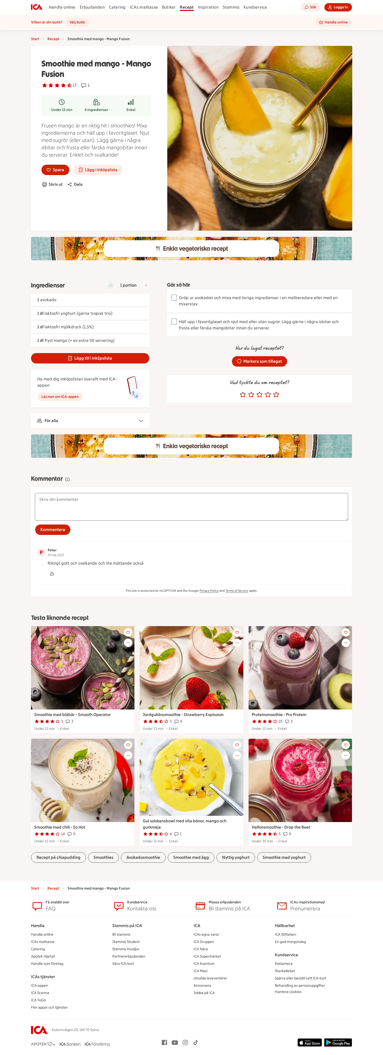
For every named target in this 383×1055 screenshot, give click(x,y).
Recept (187, 7)
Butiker (169, 7)
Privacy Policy (209, 591)
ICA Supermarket (207, 956)
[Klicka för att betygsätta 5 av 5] (276, 395)
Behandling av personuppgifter (300, 985)
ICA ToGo (38, 1000)
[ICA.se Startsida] (36, 7)
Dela (78, 184)
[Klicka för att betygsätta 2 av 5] (251, 395)
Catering (117, 7)
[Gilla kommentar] (52, 574)
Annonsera (202, 985)
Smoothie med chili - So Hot (59, 827)
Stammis (231, 7)
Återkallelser (285, 971)
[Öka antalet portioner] (146, 285)
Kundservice (255, 7)
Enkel (130, 110)
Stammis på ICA (127, 925)
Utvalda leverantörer (210, 978)
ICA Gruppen (204, 942)
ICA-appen (39, 985)
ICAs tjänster (43, 976)
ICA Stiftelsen (285, 934)
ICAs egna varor (206, 934)
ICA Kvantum (204, 963)
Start (35, 39)
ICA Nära (201, 949)
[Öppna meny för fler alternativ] (128, 643)
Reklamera (284, 963)
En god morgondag (290, 942)
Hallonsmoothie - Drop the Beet (281, 827)
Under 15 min (61, 110)
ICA (197, 925)
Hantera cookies (288, 992)
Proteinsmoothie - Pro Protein (279, 714)
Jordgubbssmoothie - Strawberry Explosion (183, 714)
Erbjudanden (92, 7)
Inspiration (208, 7)
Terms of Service (236, 591)
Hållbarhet (285, 925)
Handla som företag (47, 963)
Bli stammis (121, 934)
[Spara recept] (128, 632)
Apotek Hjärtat (43, 956)
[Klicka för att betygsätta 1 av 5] (243, 395)
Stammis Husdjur (125, 949)
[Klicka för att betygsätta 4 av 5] (268, 395)
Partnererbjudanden (128, 956)
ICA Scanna (40, 993)
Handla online (62, 7)
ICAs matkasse (144, 7)
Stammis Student (126, 942)
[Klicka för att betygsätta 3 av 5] (259, 395)
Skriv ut (56, 184)
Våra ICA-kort (123, 963)
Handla (38, 925)
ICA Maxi (200, 971)
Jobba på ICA (204, 993)
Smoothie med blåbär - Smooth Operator (72, 714)
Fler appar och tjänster (49, 1007)
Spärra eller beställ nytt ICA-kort (300, 978)
